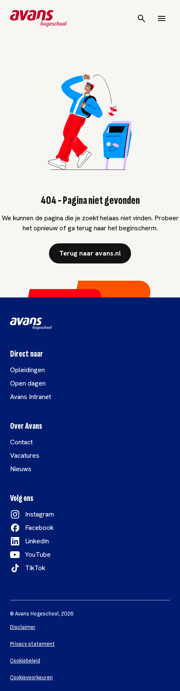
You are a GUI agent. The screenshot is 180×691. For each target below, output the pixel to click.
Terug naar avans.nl (90, 253)
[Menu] (161, 18)
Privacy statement (32, 644)
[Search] (141, 18)
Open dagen (28, 383)
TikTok (35, 567)
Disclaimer (23, 627)
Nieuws (20, 468)
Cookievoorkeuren (31, 677)
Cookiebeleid (25, 660)
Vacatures (24, 455)
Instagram (39, 514)
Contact (21, 442)
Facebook (39, 527)
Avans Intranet (30, 396)
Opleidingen (27, 369)
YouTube (38, 554)
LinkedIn (37, 541)
